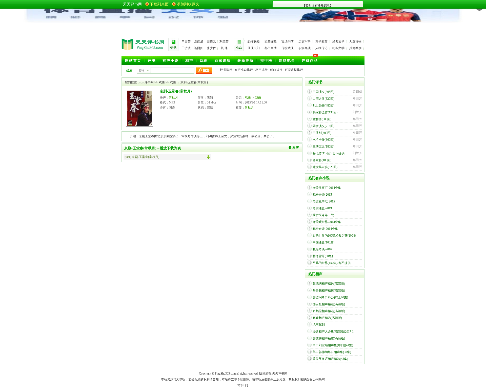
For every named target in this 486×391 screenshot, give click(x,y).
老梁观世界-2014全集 (327, 222)
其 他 (224, 48)
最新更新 (245, 61)
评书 (152, 61)
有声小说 (171, 61)
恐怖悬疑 (254, 41)
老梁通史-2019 (322, 208)
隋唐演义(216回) (323, 126)
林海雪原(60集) (323, 256)
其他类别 (355, 48)
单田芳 (186, 41)
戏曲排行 (276, 70)
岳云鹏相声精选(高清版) (329, 290)
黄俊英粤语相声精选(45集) (330, 359)
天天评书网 (132, 4)
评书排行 (226, 70)
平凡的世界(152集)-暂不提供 (332, 263)
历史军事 (304, 41)
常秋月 (173, 97)
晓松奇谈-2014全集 (325, 229)
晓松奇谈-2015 (322, 194)
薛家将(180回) (322, 160)
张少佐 (211, 48)
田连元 (211, 41)
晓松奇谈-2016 (322, 249)
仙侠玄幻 (254, 48)
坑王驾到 (319, 324)
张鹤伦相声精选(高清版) (329, 311)
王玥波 (186, 48)
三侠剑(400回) (322, 133)
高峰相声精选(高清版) (327, 318)
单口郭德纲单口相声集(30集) (332, 352)
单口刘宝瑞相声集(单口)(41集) (333, 345)
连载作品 (310, 61)
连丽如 (198, 48)
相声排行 (261, 70)
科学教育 (321, 41)
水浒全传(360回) (323, 139)
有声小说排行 (244, 70)
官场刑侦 (287, 41)
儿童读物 (355, 41)
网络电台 (287, 61)
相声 (189, 61)
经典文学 (338, 41)
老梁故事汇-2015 (324, 201)
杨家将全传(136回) (325, 112)
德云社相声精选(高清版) (329, 304)
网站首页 (133, 61)
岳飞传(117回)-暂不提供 (329, 153)
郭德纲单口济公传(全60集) (330, 297)
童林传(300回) (322, 119)
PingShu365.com (225, 373)
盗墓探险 (271, 41)
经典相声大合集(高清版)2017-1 (333, 331)
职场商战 (304, 48)
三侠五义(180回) (323, 146)
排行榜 (266, 61)
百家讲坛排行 (294, 70)
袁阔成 (198, 41)
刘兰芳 (224, 41)
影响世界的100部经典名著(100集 (334, 235)
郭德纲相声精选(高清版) (329, 283)
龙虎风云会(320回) (325, 167)
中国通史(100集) (323, 242)
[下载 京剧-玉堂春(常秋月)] (209, 157)
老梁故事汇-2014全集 (327, 188)
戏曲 (204, 61)
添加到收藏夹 (188, 4)
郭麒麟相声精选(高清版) (329, 338)
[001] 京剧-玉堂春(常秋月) (142, 157)
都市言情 (271, 48)
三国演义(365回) (323, 92)
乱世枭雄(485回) (323, 105)
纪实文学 (338, 48)
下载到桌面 (159, 4)
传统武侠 (287, 48)
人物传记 (321, 48)
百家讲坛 (223, 61)
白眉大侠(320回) (323, 98)
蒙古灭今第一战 (323, 215)
